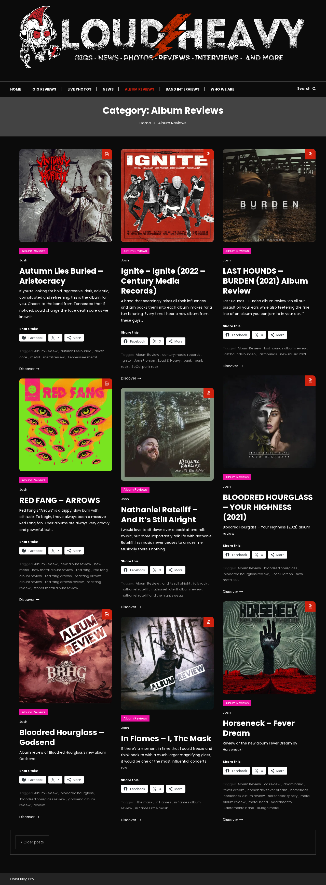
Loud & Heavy (169, 360)
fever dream (234, 790)
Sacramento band (239, 807)
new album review (76, 564)
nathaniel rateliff (135, 589)
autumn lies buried (76, 351)
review (39, 805)
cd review (272, 784)
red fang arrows (58, 576)
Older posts (33, 842)
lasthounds (268, 354)
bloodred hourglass (280, 568)
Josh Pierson (144, 360)
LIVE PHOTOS (79, 89)
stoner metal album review (56, 588)
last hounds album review (285, 348)
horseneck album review (244, 795)
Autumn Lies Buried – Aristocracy (61, 276)
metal (35, 357)
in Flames (163, 802)
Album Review (46, 351)
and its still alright (176, 583)
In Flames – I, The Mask (166, 738)
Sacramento (281, 802)
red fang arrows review (64, 581)
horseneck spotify (282, 795)
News (108, 89)
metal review (54, 357)
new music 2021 (293, 354)
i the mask (144, 802)
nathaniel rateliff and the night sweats (153, 595)
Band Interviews (182, 89)
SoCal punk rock (144, 366)
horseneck (299, 790)
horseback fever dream (267, 790)
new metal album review (52, 569)
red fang (83, 569)
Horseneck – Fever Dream (259, 728)
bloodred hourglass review (246, 574)
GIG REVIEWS (44, 89)
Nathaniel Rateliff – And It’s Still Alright (159, 514)
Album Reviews (139, 89)
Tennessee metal (82, 357)
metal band (258, 802)
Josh (23, 260)
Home (15, 89)
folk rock (200, 583)
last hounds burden (240, 354)
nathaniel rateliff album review (177, 589)
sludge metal (268, 807)
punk (188, 360)
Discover (27, 368)
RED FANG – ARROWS (59, 500)
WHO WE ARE (222, 89)
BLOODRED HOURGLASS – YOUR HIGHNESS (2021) (268, 507)
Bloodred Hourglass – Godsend (61, 737)
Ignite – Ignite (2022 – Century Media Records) (163, 281)
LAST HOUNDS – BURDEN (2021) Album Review (265, 281)
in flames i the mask (151, 808)
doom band (293, 784)
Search (304, 88)
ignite (126, 360)
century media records (181, 354)
